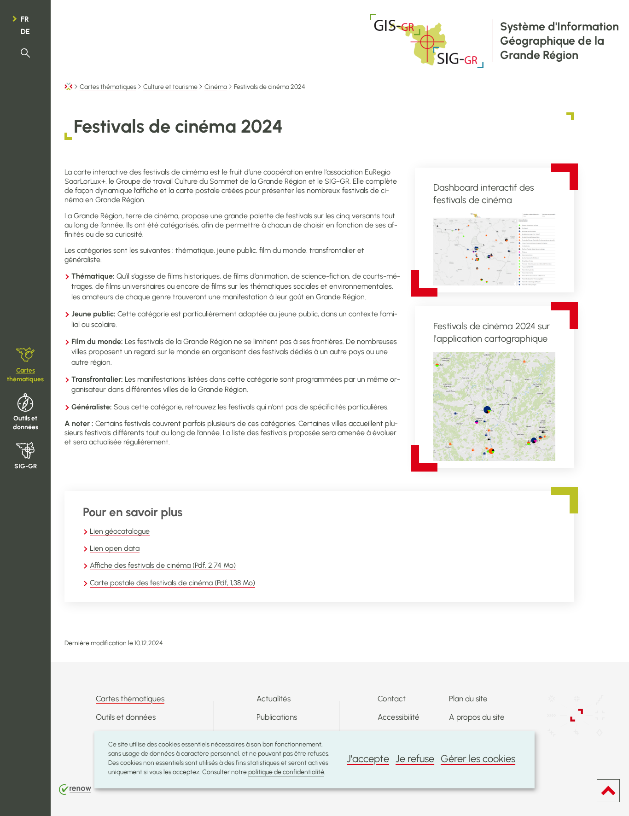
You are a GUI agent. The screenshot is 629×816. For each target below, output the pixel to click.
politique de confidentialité (286, 772)
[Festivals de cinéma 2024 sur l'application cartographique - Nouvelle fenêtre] (494, 406)
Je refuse (415, 758)
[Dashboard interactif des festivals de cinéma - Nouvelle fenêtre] (494, 249)
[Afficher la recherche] (25, 53)
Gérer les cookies (478, 758)
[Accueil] (68, 87)
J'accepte (368, 758)
